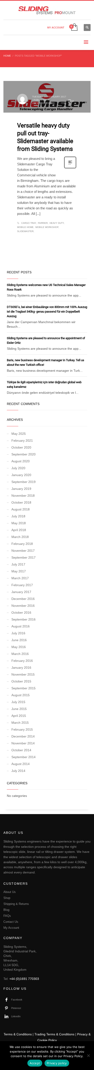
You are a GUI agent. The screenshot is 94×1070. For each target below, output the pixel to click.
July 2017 (18, 564)
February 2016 (22, 661)
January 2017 (21, 592)
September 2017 (23, 557)
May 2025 (18, 433)
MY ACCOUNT (55, 27)
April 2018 (18, 530)
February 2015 (22, 729)
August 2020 (20, 461)
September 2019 (23, 482)
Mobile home (25, 227)
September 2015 (23, 688)
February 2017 (22, 585)
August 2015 (20, 695)
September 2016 (23, 619)
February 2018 (22, 544)
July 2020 (18, 468)
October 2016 (21, 612)
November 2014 (23, 743)
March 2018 (20, 537)
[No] (88, 1055)
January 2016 (21, 667)
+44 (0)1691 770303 (24, 979)
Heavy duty (57, 223)
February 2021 (22, 440)
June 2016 (19, 640)
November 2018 (23, 495)
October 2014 (21, 750)
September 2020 (23, 454)
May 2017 (18, 571)
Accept (35, 1063)
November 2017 (23, 550)
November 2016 (23, 605)
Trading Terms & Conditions (54, 1034)
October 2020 (21, 447)
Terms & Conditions (18, 1034)
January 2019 (21, 489)
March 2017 (20, 578)
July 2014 (18, 771)
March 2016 (20, 654)
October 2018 (21, 502)
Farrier (43, 223)
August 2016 (20, 626)
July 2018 (18, 516)
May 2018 (18, 523)
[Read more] (70, 168)
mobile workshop (46, 227)
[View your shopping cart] (74, 27)
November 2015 (23, 674)
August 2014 (20, 764)
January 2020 (21, 475)
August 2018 (20, 509)
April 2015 (18, 716)
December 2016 (23, 599)
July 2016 (18, 633)
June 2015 (19, 709)
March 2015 (20, 722)
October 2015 (21, 681)
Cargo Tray (28, 223)
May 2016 (18, 647)
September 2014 (23, 757)
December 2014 (23, 736)
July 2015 (18, 702)
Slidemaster (25, 231)
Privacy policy (57, 1063)
